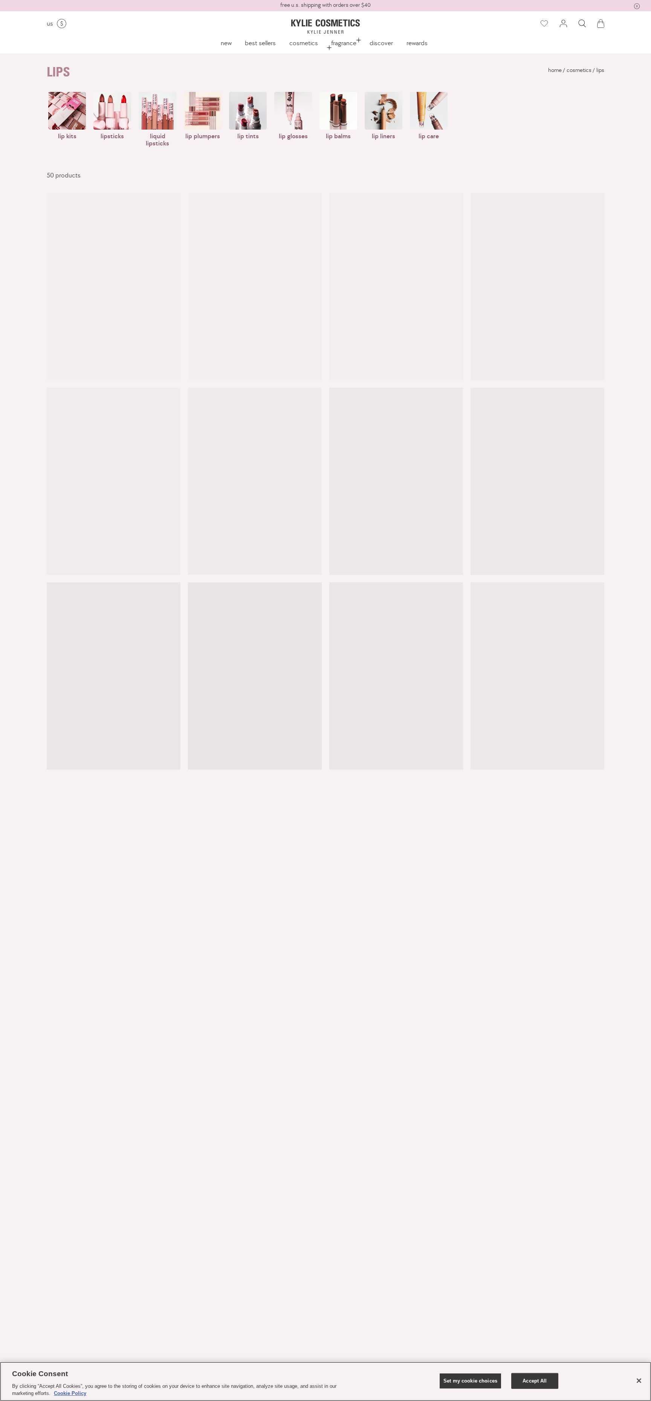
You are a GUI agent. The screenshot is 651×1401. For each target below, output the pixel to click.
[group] (325, 5)
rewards (417, 43)
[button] (582, 23)
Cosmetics (303, 43)
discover (381, 43)
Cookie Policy (70, 1393)
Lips (600, 70)
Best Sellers (260, 43)
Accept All (535, 1381)
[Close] (639, 1380)
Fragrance (343, 43)
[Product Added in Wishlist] (544, 24)
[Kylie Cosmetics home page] (325, 26)
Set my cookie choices (470, 1381)
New (226, 43)
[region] (325, 1381)
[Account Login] (563, 23)
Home (555, 70)
